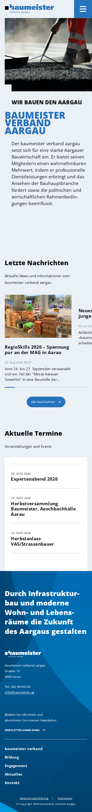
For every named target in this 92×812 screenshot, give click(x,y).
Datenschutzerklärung (34, 798)
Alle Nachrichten (43, 402)
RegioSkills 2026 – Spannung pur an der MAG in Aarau (37, 349)
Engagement (16, 765)
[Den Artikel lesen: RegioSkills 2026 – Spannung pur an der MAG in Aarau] (38, 315)
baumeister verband (24, 748)
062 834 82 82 (21, 687)
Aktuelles (13, 774)
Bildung (12, 757)
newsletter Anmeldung (22, 730)
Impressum (65, 798)
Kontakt (12, 782)
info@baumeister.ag (19, 692)
